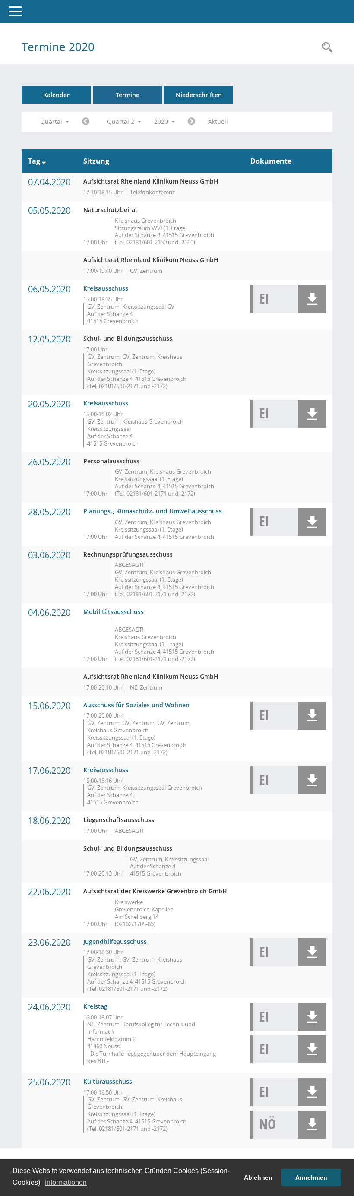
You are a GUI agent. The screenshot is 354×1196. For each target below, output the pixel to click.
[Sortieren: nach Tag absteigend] (44, 161)
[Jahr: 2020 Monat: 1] (86, 122)
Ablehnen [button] (258, 1177)
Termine (127, 95)
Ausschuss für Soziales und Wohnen (136, 705)
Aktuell (218, 121)
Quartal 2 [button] (121, 121)
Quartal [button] (52, 121)
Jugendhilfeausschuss (115, 941)
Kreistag (95, 1006)
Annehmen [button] (311, 1177)
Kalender (56, 95)
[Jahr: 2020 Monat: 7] (191, 122)
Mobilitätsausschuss (113, 611)
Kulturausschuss (107, 1081)
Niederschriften (199, 95)
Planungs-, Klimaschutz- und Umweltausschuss (152, 511)
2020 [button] (162, 121)
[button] (312, 299)
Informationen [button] (66, 1182)
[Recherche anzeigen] (325, 48)
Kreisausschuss (105, 288)
